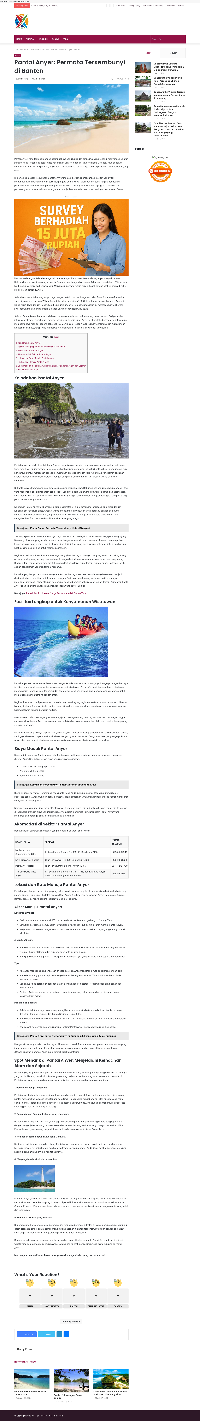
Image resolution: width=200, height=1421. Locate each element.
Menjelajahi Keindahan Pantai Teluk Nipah (30, 1393)
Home (19, 49)
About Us (120, 5)
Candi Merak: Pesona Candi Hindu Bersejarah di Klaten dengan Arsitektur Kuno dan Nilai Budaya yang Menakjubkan (168, 129)
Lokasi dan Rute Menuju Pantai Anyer (35, 358)
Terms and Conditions (153, 5)
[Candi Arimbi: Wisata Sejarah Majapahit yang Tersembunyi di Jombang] (143, 96)
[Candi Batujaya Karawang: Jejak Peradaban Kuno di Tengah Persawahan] (143, 81)
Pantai (34, 49)
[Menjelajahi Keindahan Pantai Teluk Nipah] (31, 1379)
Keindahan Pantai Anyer (28, 343)
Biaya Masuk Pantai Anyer (29, 350)
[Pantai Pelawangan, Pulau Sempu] (71, 1380)
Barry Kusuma (22, 79)
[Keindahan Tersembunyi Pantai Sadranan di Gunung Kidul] (111, 1379)
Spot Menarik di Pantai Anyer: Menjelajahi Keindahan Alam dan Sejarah (51, 365)
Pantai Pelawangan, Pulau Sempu (68, 1396)
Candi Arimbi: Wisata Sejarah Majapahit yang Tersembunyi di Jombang (169, 95)
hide (56, 337)
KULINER (43, 39)
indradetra (58, 1416)
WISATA (30, 39)
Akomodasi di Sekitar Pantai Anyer (33, 354)
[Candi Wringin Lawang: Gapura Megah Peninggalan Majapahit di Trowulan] (143, 67)
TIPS (65, 39)
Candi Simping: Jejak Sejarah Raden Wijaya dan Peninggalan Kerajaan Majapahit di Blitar (70, 5)
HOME (19, 39)
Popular (173, 52)
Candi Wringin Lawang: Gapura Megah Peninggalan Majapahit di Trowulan (168, 66)
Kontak (181, 5)
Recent (147, 52)
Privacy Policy (134, 5)
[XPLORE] (21, 21)
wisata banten (72, 1321)
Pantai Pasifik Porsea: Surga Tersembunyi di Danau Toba (56, 593)
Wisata (26, 49)
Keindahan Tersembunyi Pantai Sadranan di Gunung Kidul (110, 1393)
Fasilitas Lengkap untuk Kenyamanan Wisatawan (40, 346)
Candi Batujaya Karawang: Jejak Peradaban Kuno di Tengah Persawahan (167, 80)
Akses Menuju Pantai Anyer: (34, 362)
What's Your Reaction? (27, 369)
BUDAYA (55, 39)
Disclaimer (170, 5)
